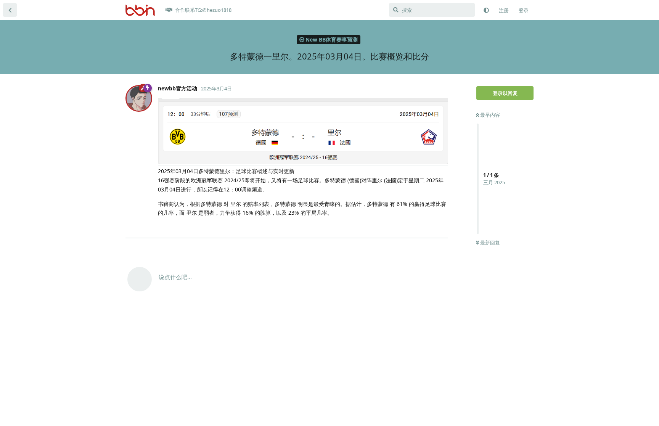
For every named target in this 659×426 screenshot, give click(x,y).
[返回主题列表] (10, 10)
